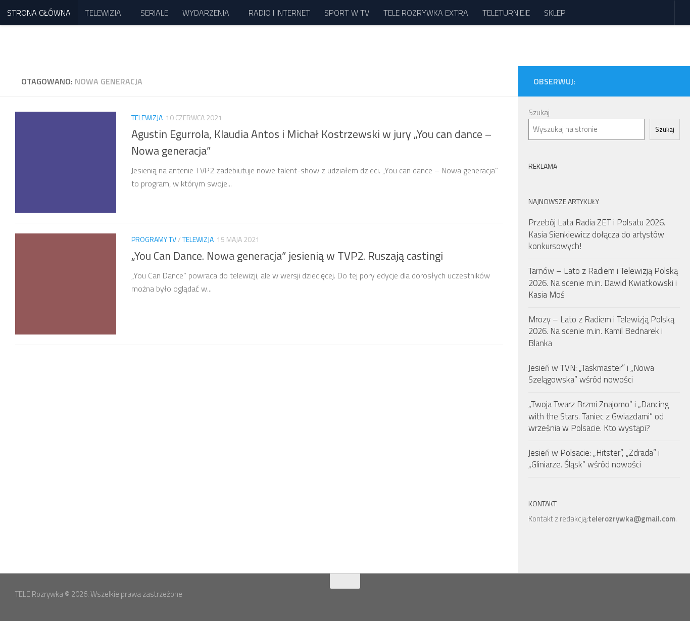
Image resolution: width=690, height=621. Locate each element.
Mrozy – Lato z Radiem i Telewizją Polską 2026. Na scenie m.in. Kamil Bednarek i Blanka (601, 331)
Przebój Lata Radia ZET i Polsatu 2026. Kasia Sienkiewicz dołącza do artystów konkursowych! (596, 234)
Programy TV (153, 239)
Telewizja (147, 117)
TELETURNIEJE (506, 13)
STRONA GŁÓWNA (39, 13)
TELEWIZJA (103, 13)
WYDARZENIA (205, 13)
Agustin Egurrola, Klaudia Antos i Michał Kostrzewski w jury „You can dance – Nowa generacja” (311, 142)
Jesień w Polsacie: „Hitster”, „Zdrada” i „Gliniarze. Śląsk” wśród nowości (594, 458)
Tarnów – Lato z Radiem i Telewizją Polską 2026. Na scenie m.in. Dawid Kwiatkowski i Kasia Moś (603, 282)
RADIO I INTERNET (279, 13)
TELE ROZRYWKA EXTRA (425, 13)
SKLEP (555, 13)
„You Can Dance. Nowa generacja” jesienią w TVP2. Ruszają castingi (287, 255)
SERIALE (154, 13)
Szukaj (539, 112)
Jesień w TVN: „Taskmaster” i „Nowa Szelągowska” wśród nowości (591, 374)
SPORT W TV (346, 13)
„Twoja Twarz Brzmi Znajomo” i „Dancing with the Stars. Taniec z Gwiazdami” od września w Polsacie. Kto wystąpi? (598, 416)
